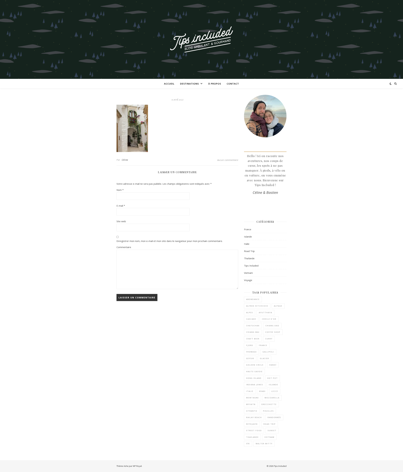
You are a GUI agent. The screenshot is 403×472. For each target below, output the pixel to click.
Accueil (169, 83)
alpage (278, 306)
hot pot (272, 378)
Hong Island (253, 378)
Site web (121, 221)
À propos (214, 83)
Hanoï (272, 365)
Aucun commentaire (227, 159)
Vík (248, 443)
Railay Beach (254, 417)
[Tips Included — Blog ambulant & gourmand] (201, 39)
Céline (125, 159)
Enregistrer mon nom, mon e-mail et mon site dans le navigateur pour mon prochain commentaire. (169, 241)
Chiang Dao (272, 325)
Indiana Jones (254, 384)
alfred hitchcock (257, 306)
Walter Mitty (264, 443)
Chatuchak (253, 325)
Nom (120, 189)
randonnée (274, 417)
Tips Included (251, 265)
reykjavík (252, 424)
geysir (250, 358)
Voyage (248, 280)
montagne (252, 397)
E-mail (120, 205)
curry (268, 338)
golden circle (255, 365)
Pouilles (268, 411)
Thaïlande (249, 258)
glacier (264, 358)
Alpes (249, 312)
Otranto (251, 411)
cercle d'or (269, 319)
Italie (246, 243)
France (247, 229)
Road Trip (249, 251)
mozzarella (272, 397)
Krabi (262, 391)
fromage (251, 352)
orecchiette (269, 404)
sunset (272, 430)
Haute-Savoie (254, 371)
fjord (249, 345)
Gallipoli (268, 352)
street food (254, 430)
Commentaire (123, 247)
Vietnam (248, 272)
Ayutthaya (265, 312)
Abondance (253, 299)
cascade (251, 319)
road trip (270, 424)
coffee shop (272, 332)
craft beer (252, 338)
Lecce (274, 391)
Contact (233, 83)
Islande (248, 236)
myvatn (250, 404)
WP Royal (137, 466)
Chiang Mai (252, 332)
